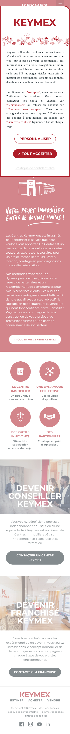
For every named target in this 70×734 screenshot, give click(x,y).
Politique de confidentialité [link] (35, 168)
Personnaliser (35, 139)
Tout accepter (36, 154)
